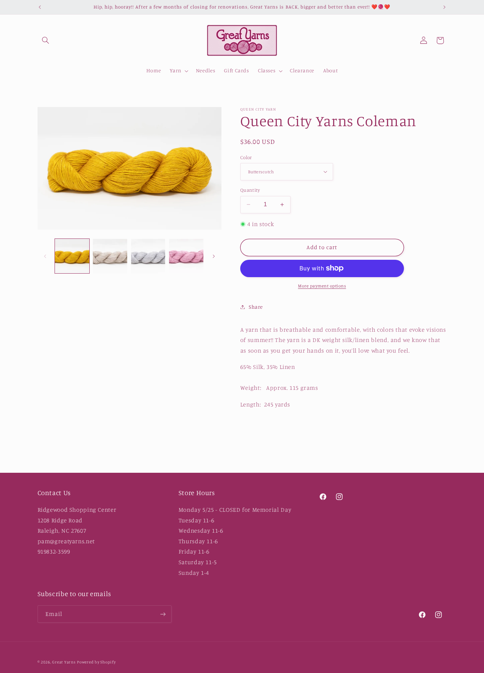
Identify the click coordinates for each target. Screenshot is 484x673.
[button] (46, 40)
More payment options (322, 285)
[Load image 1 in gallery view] (72, 256)
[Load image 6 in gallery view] (110, 256)
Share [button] (256, 307)
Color (246, 157)
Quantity (250, 190)
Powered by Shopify (96, 662)
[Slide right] (213, 256)
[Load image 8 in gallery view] (148, 256)
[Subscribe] (162, 614)
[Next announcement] (444, 7)
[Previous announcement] (39, 7)
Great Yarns (63, 662)
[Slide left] (45, 256)
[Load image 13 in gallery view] (186, 256)
